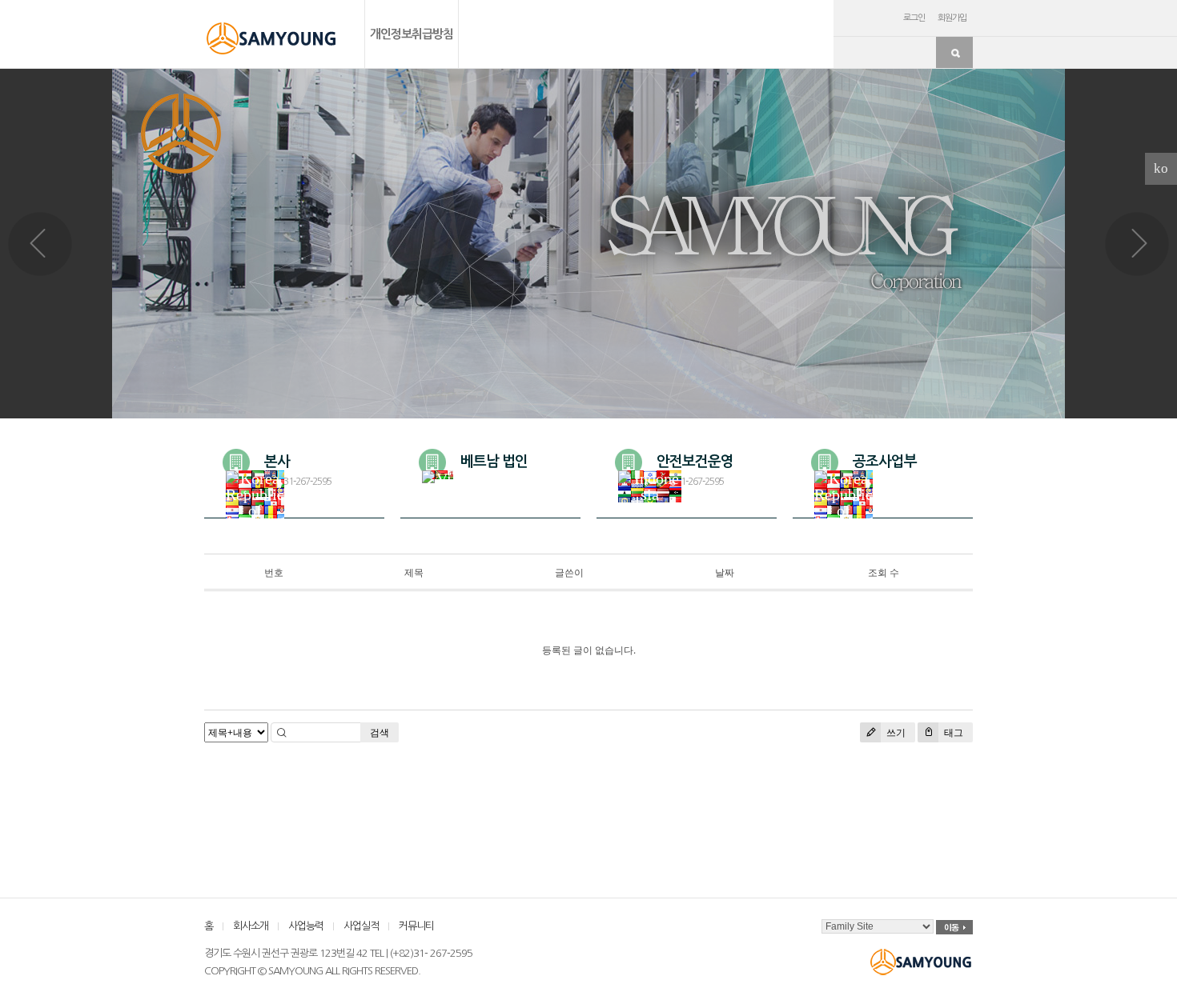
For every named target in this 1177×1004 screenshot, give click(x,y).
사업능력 (305, 926)
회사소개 (250, 926)
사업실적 (361, 926)
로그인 (914, 18)
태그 (952, 732)
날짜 (724, 572)
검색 (379, 732)
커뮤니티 (416, 926)
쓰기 (895, 732)
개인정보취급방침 (411, 34)
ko (1161, 168)
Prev (40, 244)
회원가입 (952, 18)
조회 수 (883, 572)
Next (1137, 244)
